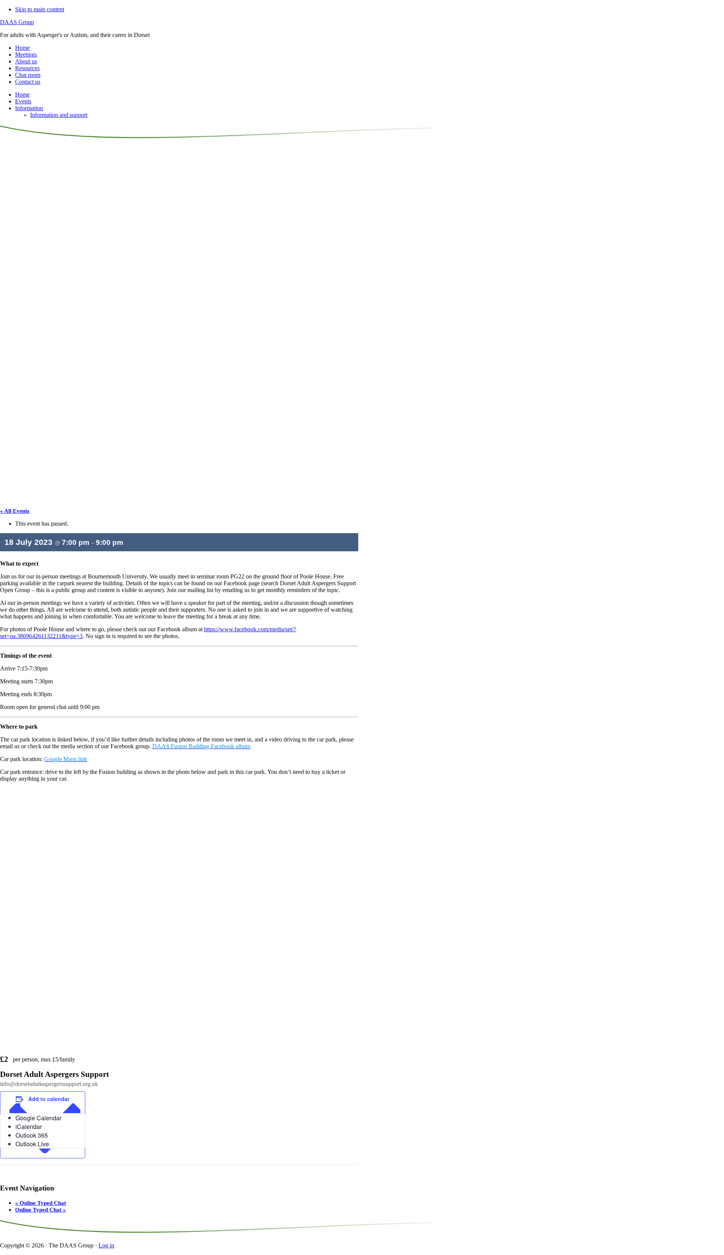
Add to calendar (48, 1099)
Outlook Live (32, 1144)
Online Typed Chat (40, 1203)
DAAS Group (17, 22)
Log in (106, 1245)
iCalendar (28, 1126)
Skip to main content (39, 9)
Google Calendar (38, 1118)
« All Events (14, 511)
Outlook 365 (31, 1135)
